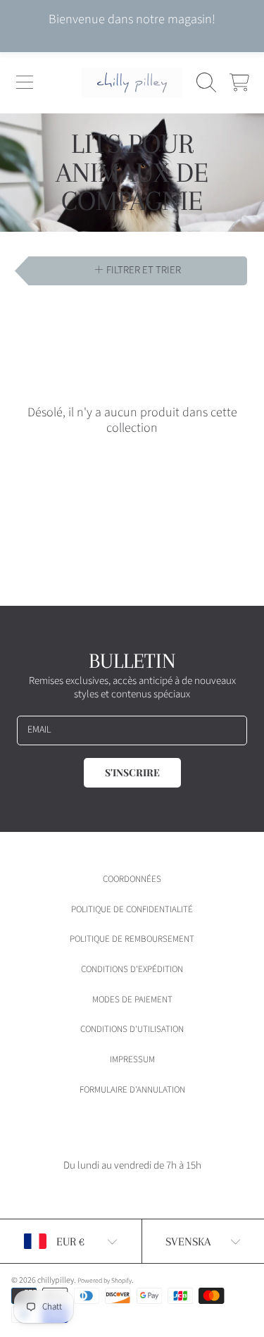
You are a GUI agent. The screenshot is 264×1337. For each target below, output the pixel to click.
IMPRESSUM (132, 1059)
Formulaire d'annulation (132, 1089)
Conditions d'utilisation (132, 1029)
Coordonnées (132, 879)
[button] (24, 82)
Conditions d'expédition (132, 969)
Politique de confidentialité (132, 909)
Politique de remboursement (132, 939)
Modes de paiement (132, 999)
